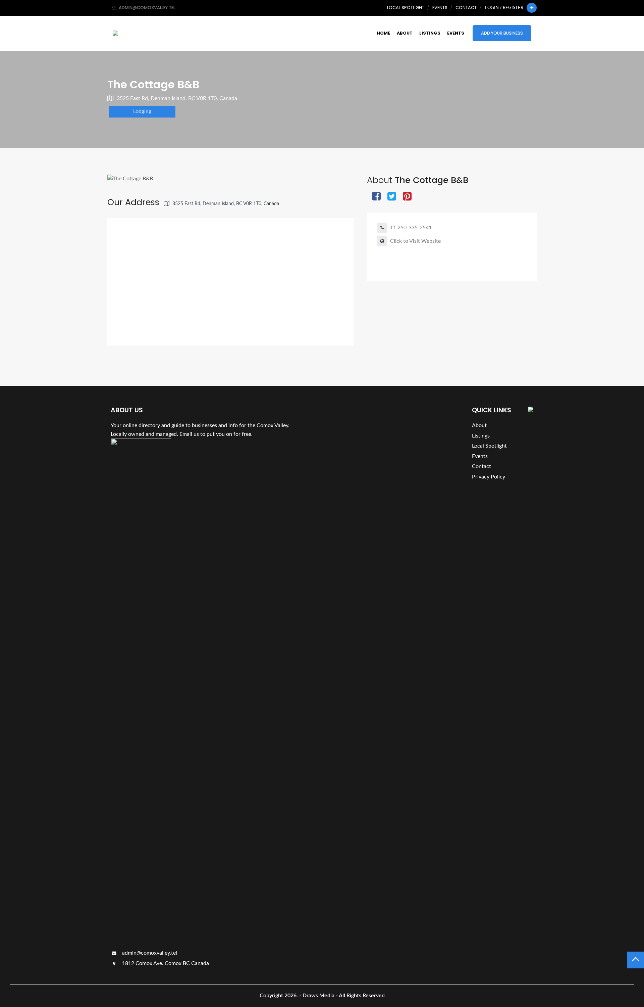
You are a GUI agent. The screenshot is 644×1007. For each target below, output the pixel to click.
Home (383, 33)
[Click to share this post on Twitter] (391, 197)
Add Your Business (502, 33)
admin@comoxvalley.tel (149, 953)
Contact (466, 7)
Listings (429, 33)
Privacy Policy (488, 476)
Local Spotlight (405, 7)
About (405, 33)
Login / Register (504, 8)
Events (439, 7)
